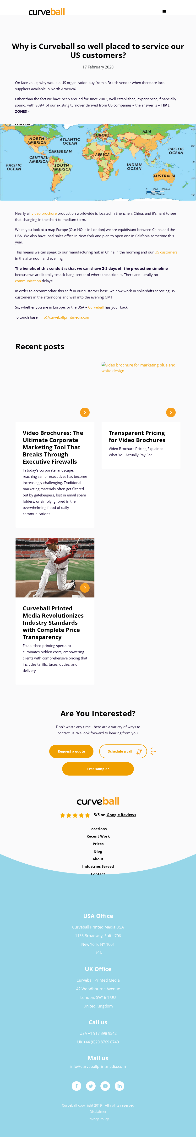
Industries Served (98, 866)
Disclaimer (98, 1111)
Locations (98, 828)
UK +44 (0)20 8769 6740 (98, 1042)
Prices (98, 843)
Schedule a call (120, 751)
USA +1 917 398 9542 (98, 1033)
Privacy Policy (98, 1119)
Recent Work (98, 836)
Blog (98, 851)
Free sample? (98, 768)
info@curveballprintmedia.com (64, 317)
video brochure (44, 213)
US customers (166, 252)
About (98, 858)
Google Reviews (121, 814)
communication (28, 280)
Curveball (96, 307)
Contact (98, 874)
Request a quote (71, 751)
